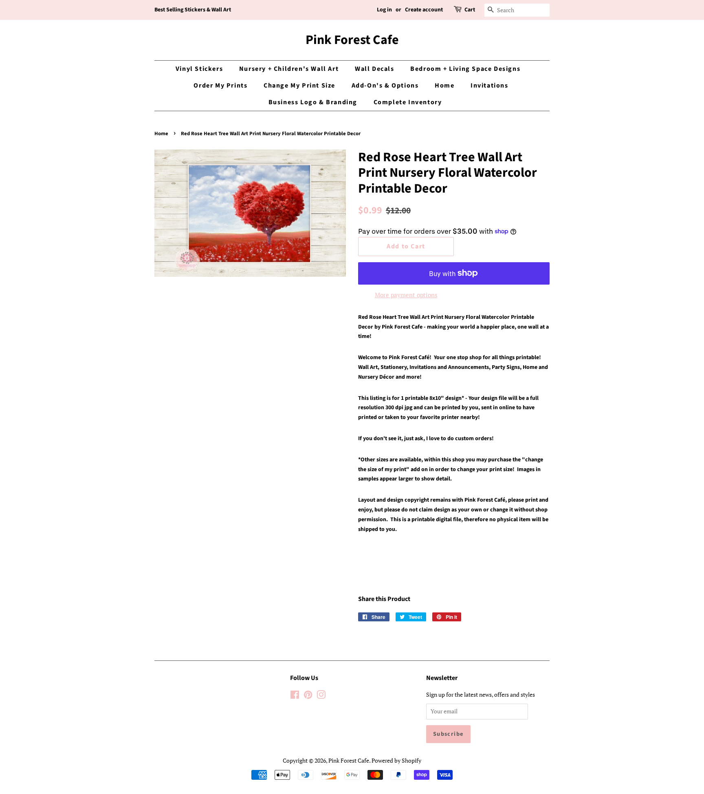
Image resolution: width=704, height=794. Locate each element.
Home (444, 85)
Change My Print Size (299, 85)
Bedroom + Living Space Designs (465, 68)
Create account (424, 10)
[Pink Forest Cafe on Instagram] (321, 696)
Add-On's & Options (385, 85)
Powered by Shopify (396, 760)
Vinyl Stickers (199, 68)
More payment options (406, 295)
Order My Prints (220, 85)
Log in (384, 10)
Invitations (489, 85)
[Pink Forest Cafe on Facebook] (294, 696)
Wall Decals (374, 68)
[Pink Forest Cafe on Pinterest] (308, 696)
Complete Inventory (408, 102)
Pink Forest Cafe (352, 40)
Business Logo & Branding (312, 102)
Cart (469, 10)
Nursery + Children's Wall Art (289, 68)
